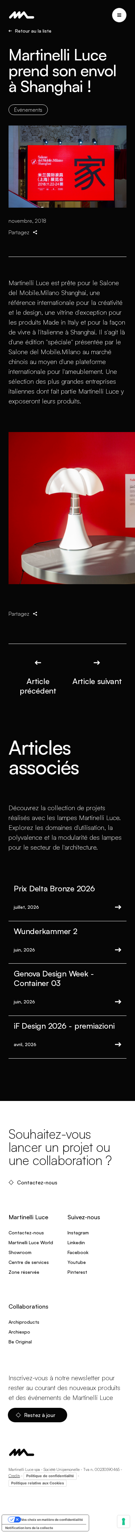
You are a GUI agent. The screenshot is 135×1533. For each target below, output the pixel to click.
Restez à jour (40, 1415)
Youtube (77, 1262)
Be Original (20, 1341)
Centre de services (29, 1262)
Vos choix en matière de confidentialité (52, 1520)
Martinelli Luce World (31, 1242)
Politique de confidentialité (50, 1476)
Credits (14, 1475)
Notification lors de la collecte (29, 1528)
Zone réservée (24, 1272)
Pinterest (77, 1272)
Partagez (19, 232)
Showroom (20, 1252)
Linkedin (76, 1242)
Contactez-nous (38, 1182)
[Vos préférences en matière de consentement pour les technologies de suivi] (123, 1521)
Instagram (78, 1232)
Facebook (78, 1252)
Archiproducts (24, 1322)
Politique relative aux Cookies (37, 1483)
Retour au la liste (33, 31)
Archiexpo (19, 1332)
